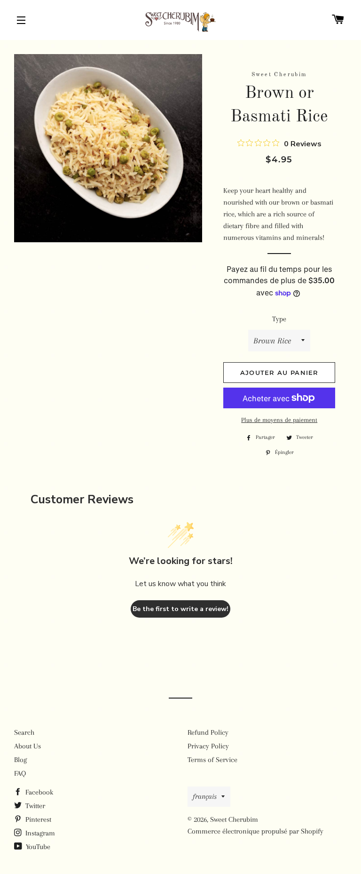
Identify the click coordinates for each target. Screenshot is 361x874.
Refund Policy (208, 732)
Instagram (39, 833)
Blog (20, 759)
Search (24, 732)
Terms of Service (212, 759)
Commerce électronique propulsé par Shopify (255, 831)
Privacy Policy (208, 746)
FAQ (20, 773)
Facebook (38, 792)
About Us (27, 746)
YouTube (37, 846)
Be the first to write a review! (180, 608)
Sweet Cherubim (234, 819)
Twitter (34, 806)
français (205, 796)
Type (279, 319)
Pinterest (37, 819)
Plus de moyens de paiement (279, 419)
